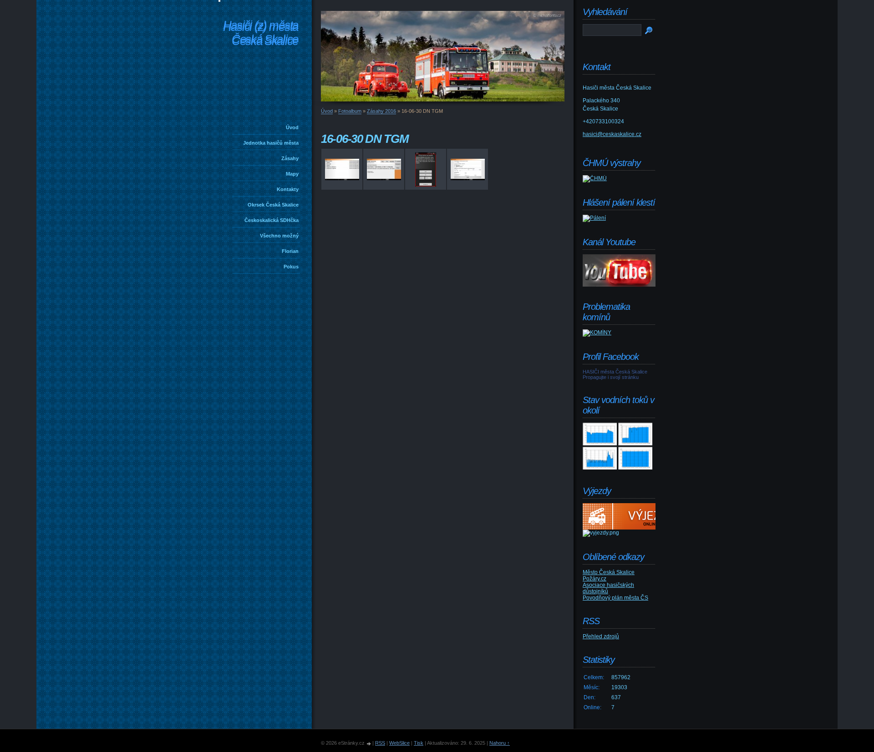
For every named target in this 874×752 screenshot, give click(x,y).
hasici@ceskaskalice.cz (612, 134)
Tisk (418, 743)
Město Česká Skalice (609, 572)
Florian (290, 251)
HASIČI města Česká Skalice (615, 371)
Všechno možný (279, 235)
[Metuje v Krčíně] (600, 467)
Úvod (292, 127)
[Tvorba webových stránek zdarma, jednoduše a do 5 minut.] (369, 744)
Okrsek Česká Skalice (273, 204)
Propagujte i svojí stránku (611, 377)
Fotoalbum (349, 111)
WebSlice (399, 743)
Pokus (291, 266)
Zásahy (290, 158)
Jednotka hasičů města (271, 143)
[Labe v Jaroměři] (635, 467)
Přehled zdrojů (601, 636)
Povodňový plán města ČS (615, 598)
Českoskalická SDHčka (271, 220)
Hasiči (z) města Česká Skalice (260, 34)
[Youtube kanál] (619, 285)
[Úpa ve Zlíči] (600, 443)
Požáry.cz (594, 578)
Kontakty (288, 189)
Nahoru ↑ (499, 743)
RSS (380, 743)
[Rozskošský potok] (635, 443)
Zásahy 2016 (381, 111)
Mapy (292, 174)
